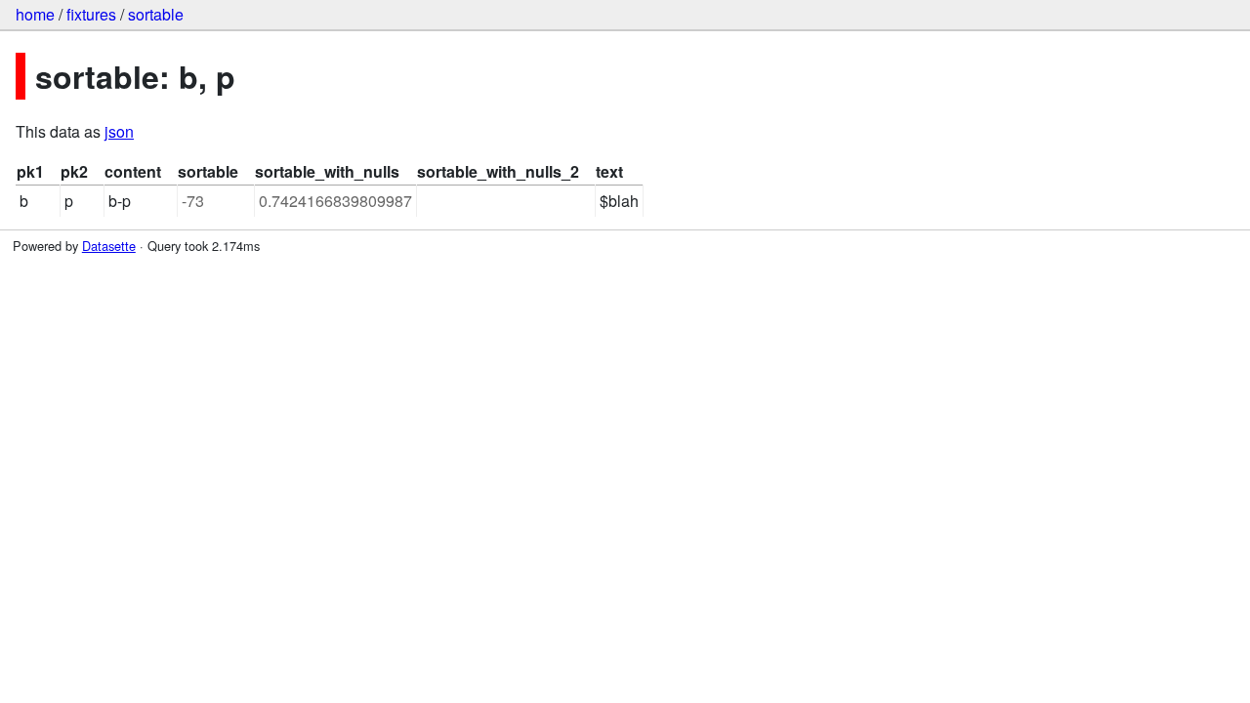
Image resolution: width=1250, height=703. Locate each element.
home (35, 14)
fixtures (91, 14)
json (119, 131)
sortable (156, 14)
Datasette (109, 245)
